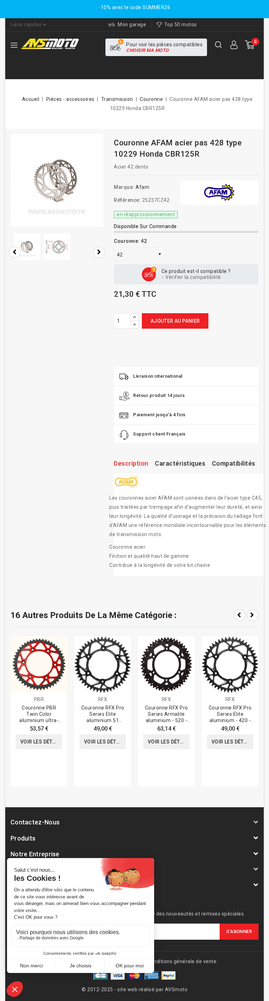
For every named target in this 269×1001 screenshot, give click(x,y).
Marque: (124, 187)
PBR (39, 699)
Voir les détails (41, 742)
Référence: (127, 200)
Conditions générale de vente (181, 961)
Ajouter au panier (175, 321)
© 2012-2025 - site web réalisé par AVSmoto (134, 989)
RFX (103, 699)
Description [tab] (131, 463)
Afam (142, 187)
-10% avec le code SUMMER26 (134, 7)
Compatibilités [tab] (233, 463)
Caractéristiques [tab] (180, 463)
